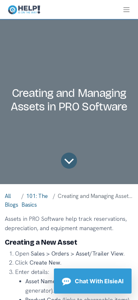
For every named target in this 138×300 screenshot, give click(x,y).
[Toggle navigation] (126, 9)
